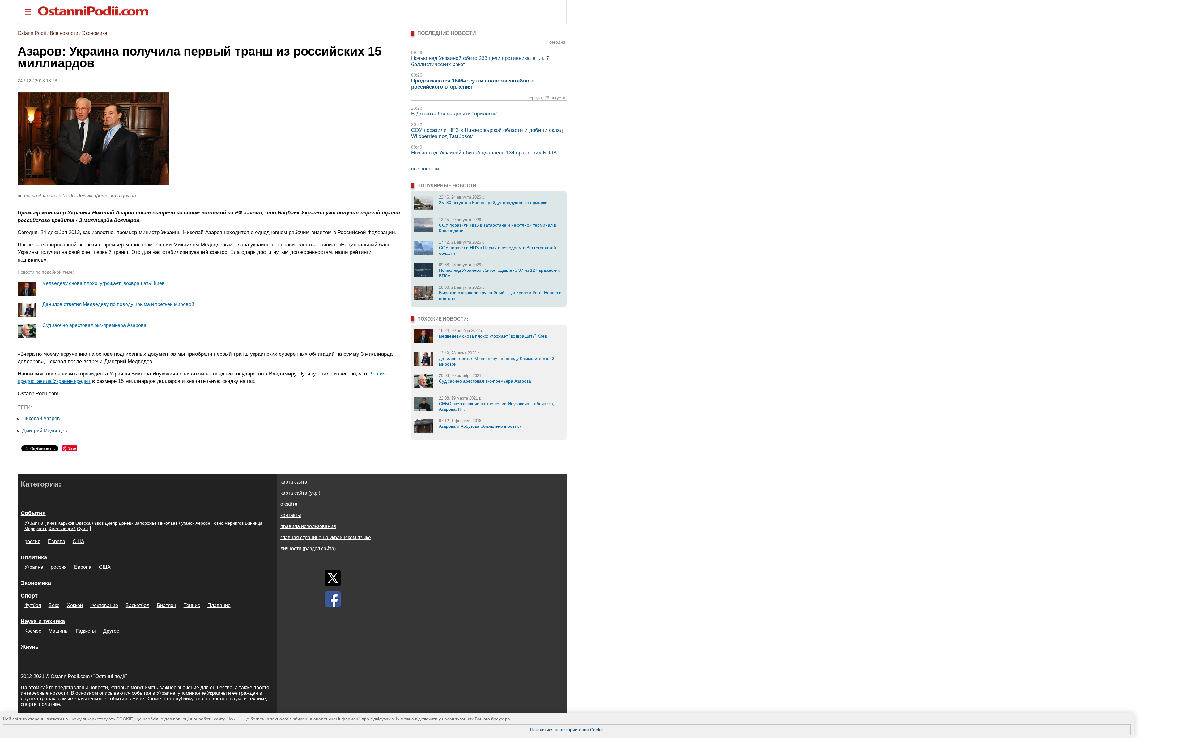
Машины (59, 631)
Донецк (126, 523)
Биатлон (166, 605)
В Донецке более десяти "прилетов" (454, 114)
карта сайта (293, 481)
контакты (290, 515)
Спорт (29, 596)
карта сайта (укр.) (300, 493)
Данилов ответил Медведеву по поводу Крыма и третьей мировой (118, 304)
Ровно (217, 523)
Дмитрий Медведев (44, 430)
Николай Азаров (41, 418)
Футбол (32, 605)
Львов (98, 523)
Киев (52, 523)
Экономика (94, 33)
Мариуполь (35, 528)
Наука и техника (43, 621)
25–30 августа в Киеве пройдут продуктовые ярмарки (493, 202)
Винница (253, 523)
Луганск (186, 523)
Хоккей (75, 605)
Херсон (202, 523)
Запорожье (145, 523)
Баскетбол (137, 605)
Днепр (111, 523)
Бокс (54, 605)
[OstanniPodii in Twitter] (333, 578)
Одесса (83, 523)
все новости (425, 168)
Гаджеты (86, 631)
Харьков (66, 523)
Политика (34, 557)
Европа (56, 541)
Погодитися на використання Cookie (567, 729)
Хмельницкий (62, 528)
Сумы (82, 528)
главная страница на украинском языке (325, 537)
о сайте (288, 504)
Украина (33, 523)
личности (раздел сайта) (308, 548)
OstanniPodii (32, 33)
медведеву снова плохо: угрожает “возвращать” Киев (103, 283)
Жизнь (30, 647)
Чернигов (234, 523)
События (33, 513)
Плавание (219, 605)
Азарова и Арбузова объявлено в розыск (480, 426)
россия (32, 541)
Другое (111, 631)
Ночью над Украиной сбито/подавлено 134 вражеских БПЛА (484, 153)
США (78, 541)
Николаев (167, 523)
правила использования (308, 526)
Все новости (64, 33)
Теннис (192, 605)
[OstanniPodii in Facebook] (333, 599)
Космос (32, 631)
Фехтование (104, 605)
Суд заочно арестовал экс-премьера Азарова (94, 325)
